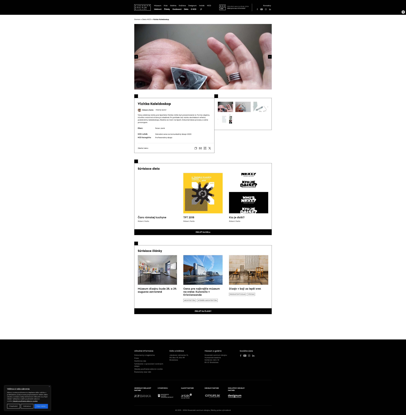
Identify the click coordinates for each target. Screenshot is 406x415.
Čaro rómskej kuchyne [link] (152, 217)
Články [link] (167, 9)
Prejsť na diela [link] (203, 232)
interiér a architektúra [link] (207, 300)
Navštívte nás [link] (140, 361)
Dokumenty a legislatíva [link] (144, 355)
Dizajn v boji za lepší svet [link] (245, 288)
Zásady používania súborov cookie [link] (25, 401)
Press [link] (136, 358)
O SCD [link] (193, 9)
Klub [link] (166, 6)
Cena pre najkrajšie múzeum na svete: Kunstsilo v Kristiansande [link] (201, 291)
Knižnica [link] (182, 6)
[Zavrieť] (49, 386)
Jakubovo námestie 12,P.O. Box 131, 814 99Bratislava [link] (178, 357)
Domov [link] (137, 19)
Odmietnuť (27, 406)
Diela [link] (186, 9)
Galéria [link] (173, 6)
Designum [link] (192, 6)
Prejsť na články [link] (203, 311)
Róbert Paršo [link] (148, 110)
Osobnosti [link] (176, 9)
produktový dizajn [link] (238, 294)
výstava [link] (251, 294)
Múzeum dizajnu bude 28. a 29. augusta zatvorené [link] (157, 290)
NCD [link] (209, 6)
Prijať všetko (41, 406)
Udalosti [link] (157, 9)
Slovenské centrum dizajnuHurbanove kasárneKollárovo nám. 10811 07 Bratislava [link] (216, 358)
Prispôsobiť (13, 406)
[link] (403, 12)
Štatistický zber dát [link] (142, 372)
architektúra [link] (189, 300)
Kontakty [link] (267, 6)
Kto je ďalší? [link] (237, 217)
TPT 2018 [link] (188, 217)
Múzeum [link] (157, 6)
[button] (270, 57)
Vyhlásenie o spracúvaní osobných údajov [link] (148, 365)
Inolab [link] (201, 6)
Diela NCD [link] (146, 19)
